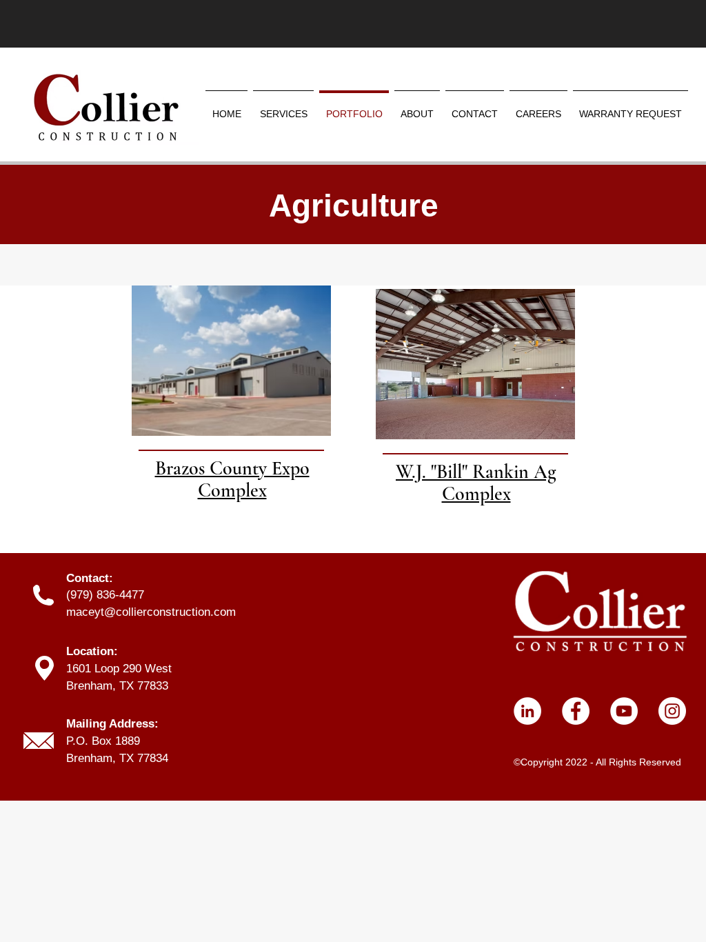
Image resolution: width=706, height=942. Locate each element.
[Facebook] (575, 711)
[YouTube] (624, 711)
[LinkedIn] (527, 711)
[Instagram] (672, 711)
